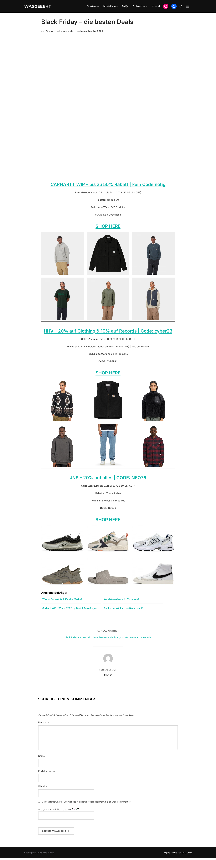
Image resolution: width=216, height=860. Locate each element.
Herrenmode (66, 31)
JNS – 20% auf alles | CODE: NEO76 (108, 477)
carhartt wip (84, 637)
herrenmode (106, 637)
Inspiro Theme (170, 852)
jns (121, 637)
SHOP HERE (108, 372)
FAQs (125, 6)
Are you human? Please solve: (55, 809)
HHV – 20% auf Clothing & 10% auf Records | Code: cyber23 (108, 331)
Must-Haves (110, 6)
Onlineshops (140, 6)
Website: (43, 786)
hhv (116, 637)
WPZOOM (187, 852)
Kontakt (157, 6)
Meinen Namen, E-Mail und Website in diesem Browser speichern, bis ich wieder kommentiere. (87, 801)
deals (95, 637)
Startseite (93, 6)
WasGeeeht (37, 6)
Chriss (49, 31)
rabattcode (145, 637)
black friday (71, 637)
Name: (41, 755)
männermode (131, 637)
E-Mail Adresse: (47, 771)
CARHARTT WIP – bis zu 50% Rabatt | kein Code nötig (108, 184)
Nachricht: (44, 722)
